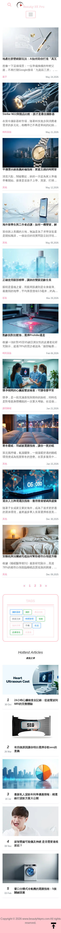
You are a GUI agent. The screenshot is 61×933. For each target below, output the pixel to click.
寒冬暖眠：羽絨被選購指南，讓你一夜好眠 (28, 445)
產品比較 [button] (39, 612)
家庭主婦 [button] (16, 619)
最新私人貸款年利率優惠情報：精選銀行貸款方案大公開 (36, 796)
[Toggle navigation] (31, 14)
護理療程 (7, 408)
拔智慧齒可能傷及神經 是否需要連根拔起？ (36, 843)
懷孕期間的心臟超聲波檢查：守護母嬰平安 (28, 390)
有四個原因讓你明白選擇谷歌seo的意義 (35, 749)
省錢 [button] (41, 619)
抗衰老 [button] (28, 632)
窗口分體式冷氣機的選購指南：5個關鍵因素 (35, 890)
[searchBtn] (9, 4)
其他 (5, 187)
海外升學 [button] (16, 625)
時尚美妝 (7, 132)
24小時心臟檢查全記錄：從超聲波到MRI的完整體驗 (36, 702)
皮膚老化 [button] (16, 632)
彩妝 (5, 298)
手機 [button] (27, 625)
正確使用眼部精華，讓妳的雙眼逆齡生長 (27, 280)
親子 (5, 77)
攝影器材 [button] (16, 612)
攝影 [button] (27, 612)
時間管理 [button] (29, 619)
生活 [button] (37, 625)
